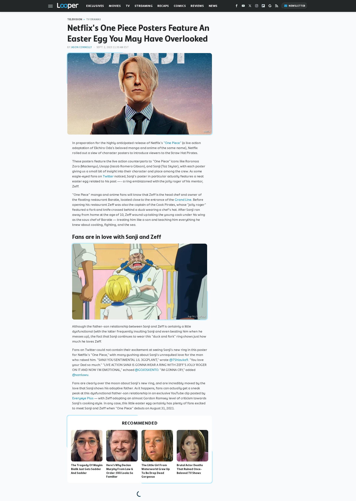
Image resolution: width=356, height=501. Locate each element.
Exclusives (95, 6)
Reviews (197, 6)
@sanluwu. (80, 375)
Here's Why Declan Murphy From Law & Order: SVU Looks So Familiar (119, 471)
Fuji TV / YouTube (196, 316)
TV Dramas (93, 19)
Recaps (163, 6)
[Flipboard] (263, 6)
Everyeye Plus (82, 398)
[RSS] (276, 6)
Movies (115, 6)
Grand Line (183, 199)
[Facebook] (236, 6)
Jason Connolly (81, 47)
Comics (180, 6)
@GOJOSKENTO (146, 370)
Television (74, 19)
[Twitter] (250, 6)
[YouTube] (243, 6)
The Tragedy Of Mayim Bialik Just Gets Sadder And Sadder (87, 469)
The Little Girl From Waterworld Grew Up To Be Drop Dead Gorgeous (155, 471)
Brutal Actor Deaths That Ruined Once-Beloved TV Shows (190, 469)
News (213, 6)
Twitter (108, 176)
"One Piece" (172, 143)
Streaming (144, 6)
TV (128, 6)
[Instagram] (256, 6)
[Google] (270, 6)
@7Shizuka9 (178, 360)
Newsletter (297, 5)
